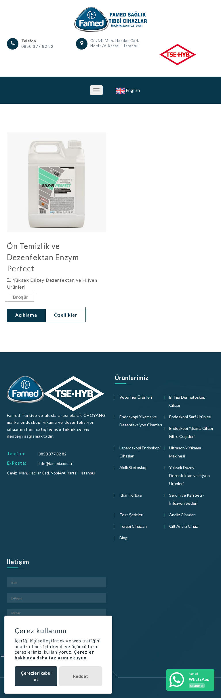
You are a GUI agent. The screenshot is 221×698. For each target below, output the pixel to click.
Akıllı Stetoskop (133, 467)
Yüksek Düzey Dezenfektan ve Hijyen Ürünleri (189, 475)
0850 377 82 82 (37, 46)
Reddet (80, 676)
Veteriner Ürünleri (135, 397)
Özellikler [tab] (65, 314)
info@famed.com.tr (56, 463)
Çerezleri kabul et (36, 676)
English (132, 90)
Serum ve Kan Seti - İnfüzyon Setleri (186, 499)
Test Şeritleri (131, 514)
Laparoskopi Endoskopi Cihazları (140, 451)
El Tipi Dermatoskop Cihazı (187, 401)
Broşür (20, 297)
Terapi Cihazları (133, 526)
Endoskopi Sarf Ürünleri (190, 416)
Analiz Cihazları (182, 514)
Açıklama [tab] (26, 314)
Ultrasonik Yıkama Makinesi (185, 451)
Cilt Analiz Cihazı (184, 526)
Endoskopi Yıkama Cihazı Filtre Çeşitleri (191, 432)
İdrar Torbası (130, 495)
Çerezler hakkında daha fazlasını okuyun (54, 654)
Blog (123, 537)
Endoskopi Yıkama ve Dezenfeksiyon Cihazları (140, 420)
